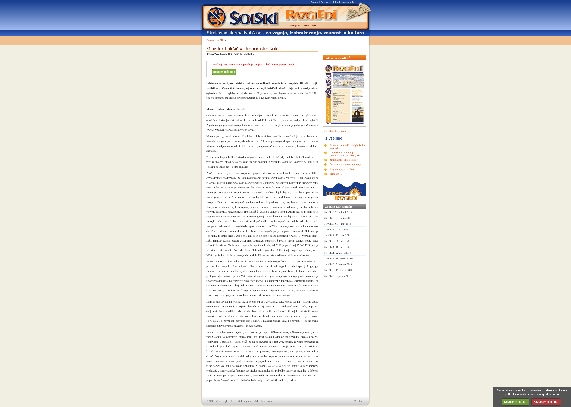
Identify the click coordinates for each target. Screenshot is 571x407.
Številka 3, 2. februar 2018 (338, 264)
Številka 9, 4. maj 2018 (336, 229)
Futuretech (266, 401)
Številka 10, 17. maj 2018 (337, 223)
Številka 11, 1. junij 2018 (337, 217)
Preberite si (550, 390)
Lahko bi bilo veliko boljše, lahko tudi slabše (347, 146)
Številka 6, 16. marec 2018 (338, 246)
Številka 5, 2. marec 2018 (337, 252)
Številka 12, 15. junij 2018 (338, 212)
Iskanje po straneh (343, 2)
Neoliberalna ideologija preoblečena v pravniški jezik (345, 154)
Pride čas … (336, 173)
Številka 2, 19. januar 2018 (338, 270)
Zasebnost (359, 401)
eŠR (220, 40)
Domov (315, 2)
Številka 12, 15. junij (335, 130)
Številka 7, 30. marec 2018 (338, 241)
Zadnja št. (295, 25)
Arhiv (306, 25)
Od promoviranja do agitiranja (345, 164)
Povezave (326, 2)
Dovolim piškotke (224, 71)
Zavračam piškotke (546, 401)
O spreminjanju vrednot (342, 169)
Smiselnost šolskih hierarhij (344, 159)
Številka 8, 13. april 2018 (337, 235)
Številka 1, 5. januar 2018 (337, 276)
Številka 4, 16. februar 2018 (339, 258)
